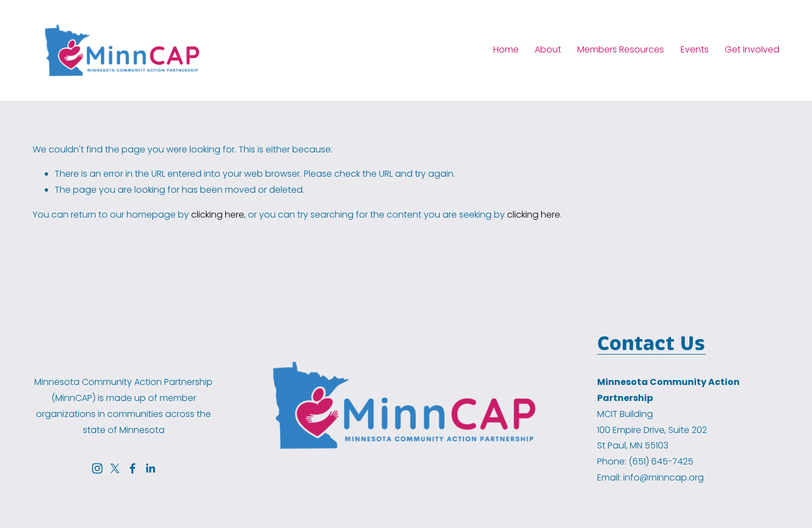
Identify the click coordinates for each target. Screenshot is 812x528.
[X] (114, 468)
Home (506, 49)
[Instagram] (97, 468)
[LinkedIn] (150, 468)
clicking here (217, 214)
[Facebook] (132, 468)
